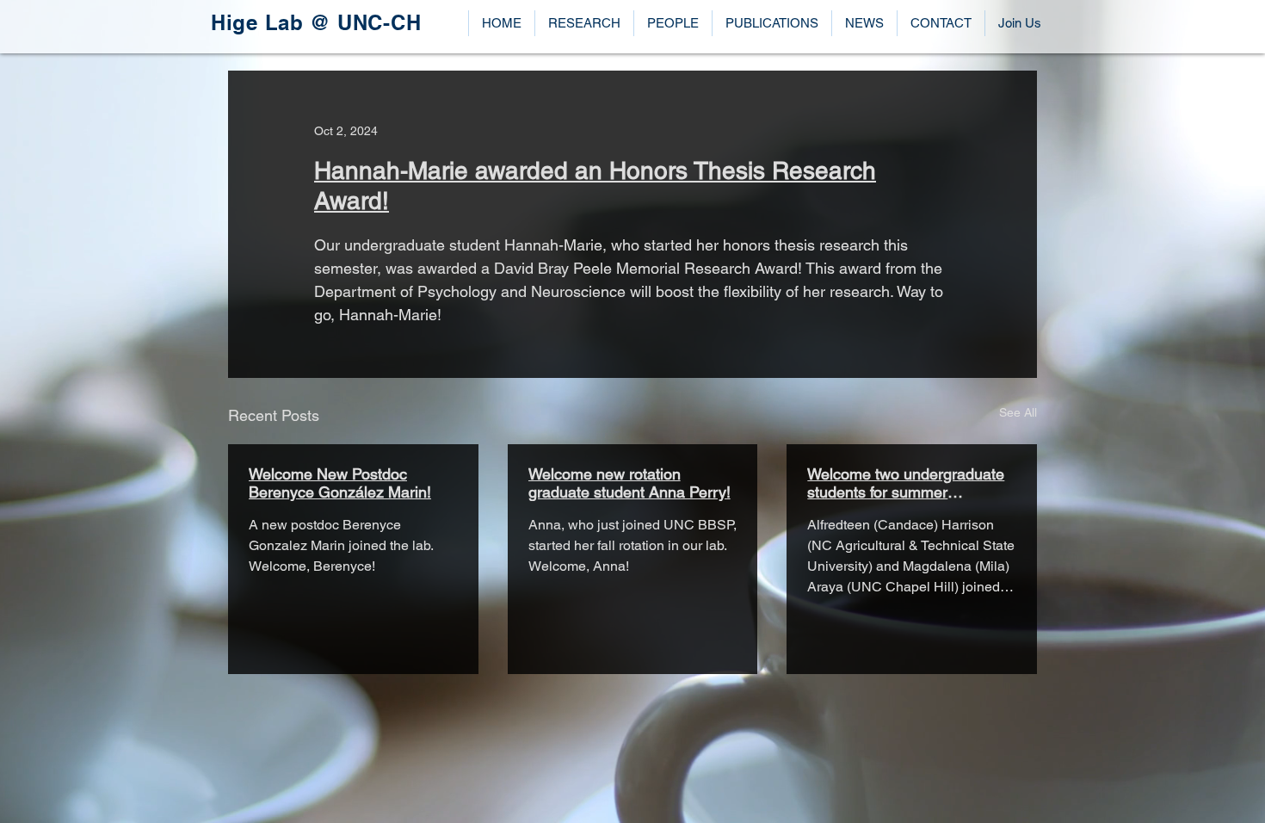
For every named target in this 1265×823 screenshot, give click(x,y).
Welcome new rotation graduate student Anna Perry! (629, 483)
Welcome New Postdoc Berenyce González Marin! (340, 483)
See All (1018, 412)
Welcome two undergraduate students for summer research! (905, 483)
